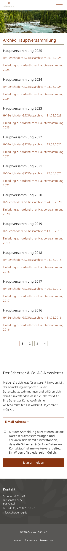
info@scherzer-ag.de (15, 512)
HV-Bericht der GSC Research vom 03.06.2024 (32, 86)
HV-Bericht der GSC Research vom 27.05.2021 (32, 173)
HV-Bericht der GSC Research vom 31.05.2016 (32, 317)
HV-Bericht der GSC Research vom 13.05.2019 (32, 231)
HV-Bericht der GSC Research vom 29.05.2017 (32, 288)
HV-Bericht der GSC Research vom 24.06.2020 (32, 202)
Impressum (31, 540)
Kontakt (18, 540)
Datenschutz (46, 540)
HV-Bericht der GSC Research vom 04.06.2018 (32, 260)
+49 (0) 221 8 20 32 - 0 (21, 508)
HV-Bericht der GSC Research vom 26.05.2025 (32, 58)
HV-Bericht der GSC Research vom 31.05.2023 (32, 115)
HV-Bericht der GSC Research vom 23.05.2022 (32, 144)
